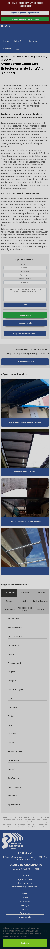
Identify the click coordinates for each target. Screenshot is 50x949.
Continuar (25, 943)
